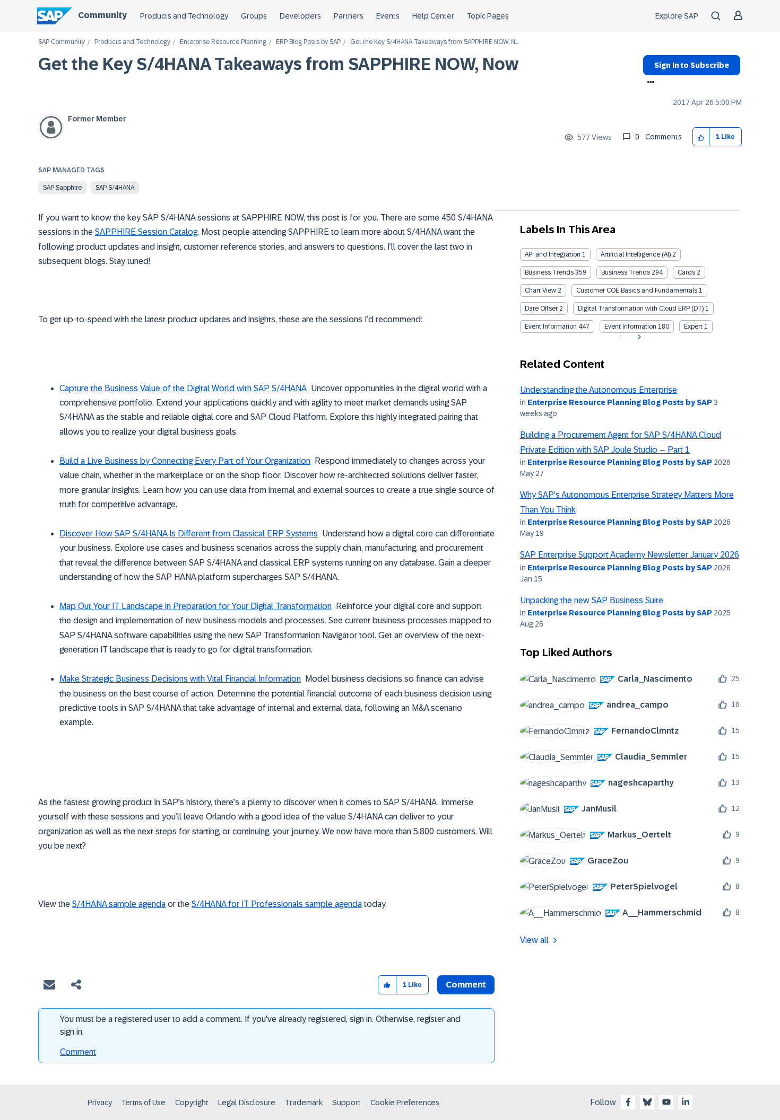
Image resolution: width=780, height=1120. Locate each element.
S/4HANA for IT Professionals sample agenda (277, 904)
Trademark (304, 1102)
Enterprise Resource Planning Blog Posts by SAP (619, 402)
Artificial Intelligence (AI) (636, 254)
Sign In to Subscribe (691, 65)
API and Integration (552, 254)
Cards (686, 272)
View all (534, 940)
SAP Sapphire (62, 187)
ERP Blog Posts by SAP (308, 42)
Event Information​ (630, 326)
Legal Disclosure (246, 1102)
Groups (254, 16)
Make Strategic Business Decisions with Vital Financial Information (180, 678)
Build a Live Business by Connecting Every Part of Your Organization (184, 460)
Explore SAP (676, 16)
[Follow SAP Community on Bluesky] (647, 1102)
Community (102, 15)
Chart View (540, 290)
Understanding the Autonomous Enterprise (598, 389)
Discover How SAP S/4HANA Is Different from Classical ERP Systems (188, 533)
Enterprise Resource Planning (223, 42)
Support (346, 1102)
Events (388, 16)
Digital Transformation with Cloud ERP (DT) (641, 308)
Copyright (192, 1102)
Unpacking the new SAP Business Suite (591, 600)
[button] (701, 137)
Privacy (100, 1102)
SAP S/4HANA (115, 187)
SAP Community (61, 42)
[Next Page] (638, 337)
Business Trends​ (625, 272)
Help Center (433, 16)
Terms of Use (144, 1102)
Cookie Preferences (404, 1102)
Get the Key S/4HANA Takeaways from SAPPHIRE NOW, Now (278, 64)
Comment (78, 1051)
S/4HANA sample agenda (119, 904)
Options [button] (648, 83)
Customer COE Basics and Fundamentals (636, 290)
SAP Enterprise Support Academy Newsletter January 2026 (629, 554)
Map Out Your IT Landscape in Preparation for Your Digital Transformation (195, 606)
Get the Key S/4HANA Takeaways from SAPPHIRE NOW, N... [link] (434, 42)
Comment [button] (466, 984)
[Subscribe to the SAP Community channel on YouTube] (666, 1102)
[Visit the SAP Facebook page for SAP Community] (628, 1102)
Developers (300, 16)
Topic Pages (488, 16)
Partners (348, 16)
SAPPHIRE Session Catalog (146, 231)
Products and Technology (184, 16)
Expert (693, 326)
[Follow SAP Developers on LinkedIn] (685, 1102)
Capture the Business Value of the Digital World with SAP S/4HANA (183, 388)
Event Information (551, 326)
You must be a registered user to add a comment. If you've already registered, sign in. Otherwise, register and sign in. (260, 1025)
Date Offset (541, 308)
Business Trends (549, 272)
